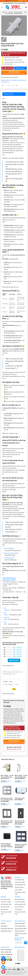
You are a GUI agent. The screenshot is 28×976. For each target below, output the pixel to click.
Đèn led (11, 12)
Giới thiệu (3, 923)
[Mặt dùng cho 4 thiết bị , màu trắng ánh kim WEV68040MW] (7, 790)
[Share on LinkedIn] (16, 85)
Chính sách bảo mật (20, 931)
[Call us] (8, 959)
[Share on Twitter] (8, 85)
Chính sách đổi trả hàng (20, 928)
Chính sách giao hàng (20, 926)
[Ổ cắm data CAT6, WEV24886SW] (21, 790)
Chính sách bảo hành (20, 923)
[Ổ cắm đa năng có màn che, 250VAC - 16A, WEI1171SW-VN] (7, 836)
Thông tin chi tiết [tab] (9, 94)
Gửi (14, 689)
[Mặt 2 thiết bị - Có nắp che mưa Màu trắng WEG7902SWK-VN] (21, 767)
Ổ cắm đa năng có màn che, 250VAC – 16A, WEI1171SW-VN (6, 845)
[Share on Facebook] (5, 85)
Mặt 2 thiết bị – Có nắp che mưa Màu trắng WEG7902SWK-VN (21, 777)
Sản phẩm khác (5, 82)
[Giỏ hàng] (26, 7)
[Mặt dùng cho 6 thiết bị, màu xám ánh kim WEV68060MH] (7, 813)
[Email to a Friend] (11, 85)
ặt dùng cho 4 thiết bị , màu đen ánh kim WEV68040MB (21, 846)
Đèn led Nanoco (18, 12)
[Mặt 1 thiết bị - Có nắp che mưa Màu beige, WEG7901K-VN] (7, 767)
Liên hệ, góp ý (4, 926)
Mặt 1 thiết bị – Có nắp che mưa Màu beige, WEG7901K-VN (7, 777)
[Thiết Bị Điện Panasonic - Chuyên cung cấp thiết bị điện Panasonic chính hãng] (14, 7)
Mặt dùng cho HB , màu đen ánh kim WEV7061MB (20, 822)
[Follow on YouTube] (10, 959)
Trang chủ (4, 12)
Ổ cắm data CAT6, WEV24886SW (20, 799)
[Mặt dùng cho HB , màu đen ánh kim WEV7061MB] (21, 813)
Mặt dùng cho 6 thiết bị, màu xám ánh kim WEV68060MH (6, 822)
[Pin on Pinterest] (14, 85)
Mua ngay (21, 68)
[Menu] (2, 7)
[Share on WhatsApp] (2, 85)
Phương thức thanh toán (7, 928)
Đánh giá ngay (14, 660)
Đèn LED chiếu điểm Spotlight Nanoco (15, 12)
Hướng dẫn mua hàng (6, 931)
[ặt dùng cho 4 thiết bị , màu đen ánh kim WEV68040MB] (21, 836)
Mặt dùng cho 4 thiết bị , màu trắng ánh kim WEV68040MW (7, 800)
